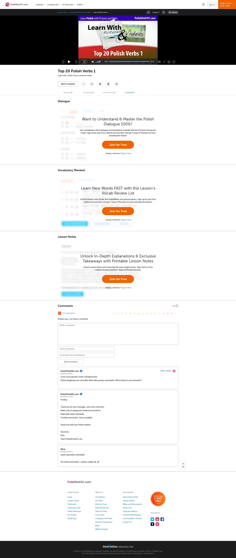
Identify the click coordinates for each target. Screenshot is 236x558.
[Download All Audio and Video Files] (116, 84)
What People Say (102, 508)
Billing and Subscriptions (132, 504)
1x (84, 61)
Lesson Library (62, 12)
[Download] (168, 61)
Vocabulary (53, 5)
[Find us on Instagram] (157, 524)
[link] (148, 12)
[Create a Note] (100, 84)
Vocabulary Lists (74, 508)
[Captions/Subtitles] (159, 61)
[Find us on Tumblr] (152, 524)
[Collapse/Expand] (118, 305)
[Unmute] (93, 61)
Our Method (100, 497)
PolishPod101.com (133, 551)
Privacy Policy (145, 551)
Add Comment (70, 362)
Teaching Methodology (131, 515)
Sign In (212, 5)
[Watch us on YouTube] (157, 519)
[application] (118, 40)
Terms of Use (157, 551)
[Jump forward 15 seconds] (76, 62)
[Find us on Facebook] (162, 519)
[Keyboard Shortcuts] (173, 61)
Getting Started (129, 501)
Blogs (97, 526)
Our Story (99, 501)
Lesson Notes (108, 93)
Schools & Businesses (103, 522)
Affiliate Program (101, 529)
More (79, 5)
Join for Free (118, 144)
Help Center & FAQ (130, 497)
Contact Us (127, 522)
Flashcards (72, 504)
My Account (127, 508)
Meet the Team (101, 504)
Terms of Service (143, 553)
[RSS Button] (59, 313)
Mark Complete (68, 84)
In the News (99, 515)
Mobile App (72, 518)
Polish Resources (74, 511)
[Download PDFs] (108, 84)
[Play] (69, 61)
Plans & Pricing (101, 511)
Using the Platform (130, 511)
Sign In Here (126, 153)
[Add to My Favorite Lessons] (92, 84)
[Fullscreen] (164, 61)
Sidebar (174, 12)
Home (70, 497)
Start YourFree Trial (225, 4)
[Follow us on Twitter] (152, 519)
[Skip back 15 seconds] (63, 62)
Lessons (39, 5)
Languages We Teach (103, 518)
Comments (129, 93)
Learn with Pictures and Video (80, 12)
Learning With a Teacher (132, 518)
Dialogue (66, 93)
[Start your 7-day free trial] (158, 499)
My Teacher (67, 5)
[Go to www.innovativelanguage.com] (118, 546)
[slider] (98, 62)
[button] (203, 4)
